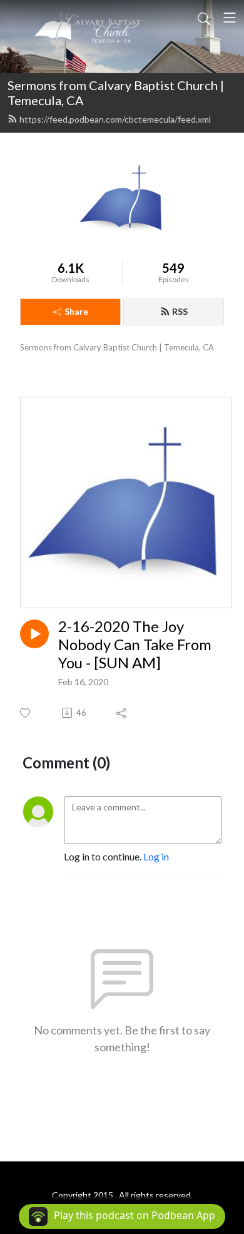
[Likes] (26, 713)
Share (76, 311)
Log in (156, 856)
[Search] (204, 17)
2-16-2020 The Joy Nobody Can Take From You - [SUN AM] (134, 644)
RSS (180, 311)
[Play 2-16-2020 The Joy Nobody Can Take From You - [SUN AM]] (34, 634)
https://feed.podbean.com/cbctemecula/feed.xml (115, 119)
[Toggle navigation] (229, 17)
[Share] (122, 713)
